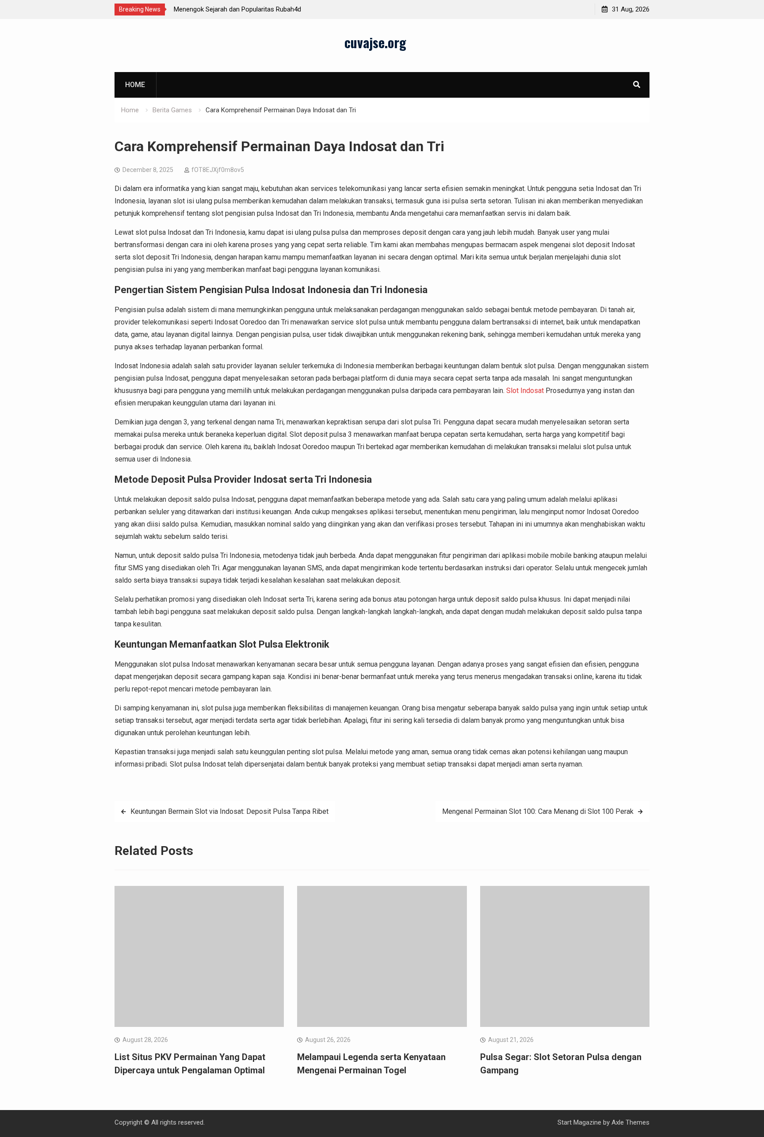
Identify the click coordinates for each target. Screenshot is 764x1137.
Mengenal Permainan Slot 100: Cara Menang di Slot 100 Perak (538, 811)
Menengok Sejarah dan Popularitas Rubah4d (237, 9)
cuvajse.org (375, 42)
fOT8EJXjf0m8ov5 (217, 169)
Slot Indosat (525, 390)
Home (135, 84)
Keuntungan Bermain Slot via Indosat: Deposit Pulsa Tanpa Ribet (229, 811)
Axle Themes (630, 1122)
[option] (253, 9)
